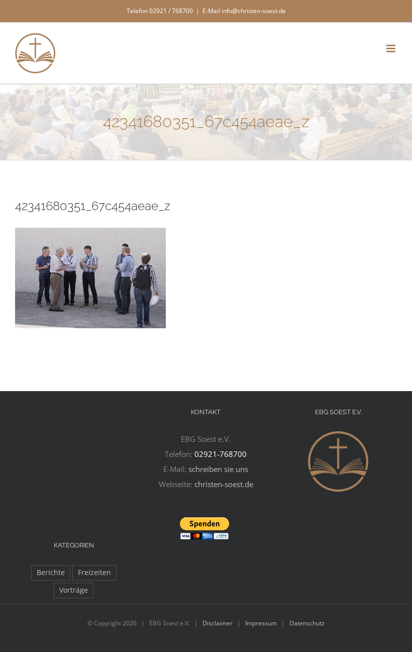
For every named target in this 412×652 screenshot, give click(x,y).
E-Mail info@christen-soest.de (244, 11)
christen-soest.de (223, 484)
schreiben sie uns (218, 469)
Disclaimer (217, 623)
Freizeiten (94, 572)
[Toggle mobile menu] (391, 48)
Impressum (261, 623)
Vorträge (73, 590)
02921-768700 (220, 454)
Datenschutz (307, 623)
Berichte (51, 572)
